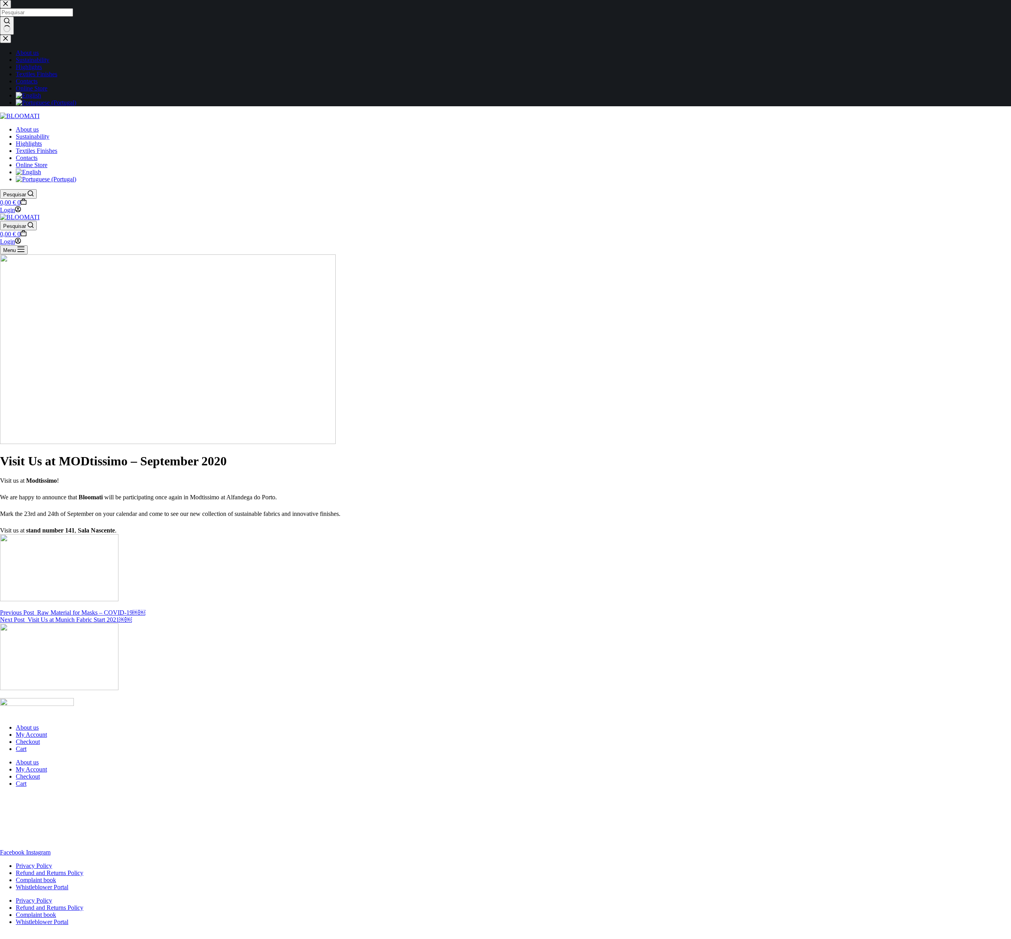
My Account (31, 734)
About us (27, 129)
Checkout (28, 741)
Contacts (27, 157)
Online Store (31, 165)
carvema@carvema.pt (27, 839)
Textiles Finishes (36, 150)
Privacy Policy (34, 865)
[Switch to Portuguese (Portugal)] (46, 179)
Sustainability (32, 136)
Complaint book (36, 880)
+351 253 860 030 (23, 831)
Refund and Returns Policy (49, 872)
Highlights (29, 143)
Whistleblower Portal (42, 887)
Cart (21, 748)
